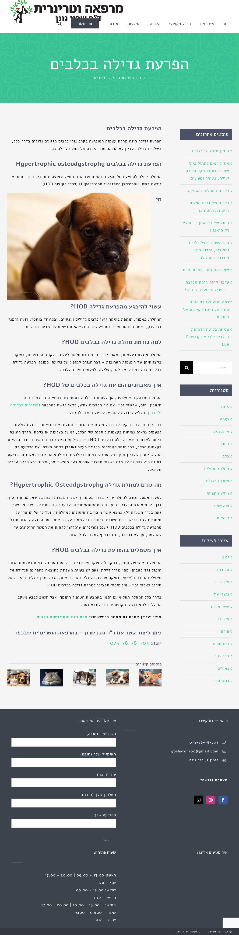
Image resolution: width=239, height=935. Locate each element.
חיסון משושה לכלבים (210, 151)
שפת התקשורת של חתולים (206, 270)
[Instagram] (210, 800)
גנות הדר (221, 680)
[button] (59, 23)
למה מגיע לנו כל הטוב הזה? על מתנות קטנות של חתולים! (206, 309)
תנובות (223, 569)
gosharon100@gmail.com (194, 751)
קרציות (223, 518)
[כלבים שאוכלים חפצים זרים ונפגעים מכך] (84, 677)
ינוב (225, 557)
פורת (225, 631)
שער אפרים (219, 606)
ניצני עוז (221, 594)
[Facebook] (223, 800)
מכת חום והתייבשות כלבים (62, 617)
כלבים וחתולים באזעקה (208, 190)
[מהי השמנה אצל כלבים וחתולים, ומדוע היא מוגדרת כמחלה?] (51, 677)
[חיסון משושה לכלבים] (150, 677)
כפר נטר (221, 656)
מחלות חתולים (216, 468)
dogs (224, 419)
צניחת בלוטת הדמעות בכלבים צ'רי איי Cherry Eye (207, 337)
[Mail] (198, 800)
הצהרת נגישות (214, 780)
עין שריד (221, 582)
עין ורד (223, 619)
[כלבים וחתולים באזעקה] (117, 677)
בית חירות (220, 643)
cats (225, 406)
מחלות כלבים (217, 481)
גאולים (223, 668)
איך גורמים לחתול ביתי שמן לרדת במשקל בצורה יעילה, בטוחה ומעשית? (207, 171)
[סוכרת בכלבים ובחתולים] (18, 677)
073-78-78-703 (129, 643)
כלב (225, 456)
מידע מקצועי (218, 493)
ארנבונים (221, 431)
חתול (225, 444)
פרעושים (221, 505)
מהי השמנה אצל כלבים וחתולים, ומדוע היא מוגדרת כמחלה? (209, 250)
